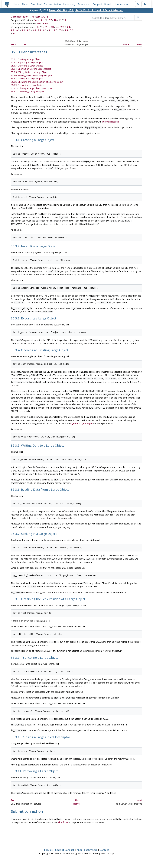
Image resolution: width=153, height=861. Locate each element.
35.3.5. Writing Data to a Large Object (29, 72)
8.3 (39, 30)
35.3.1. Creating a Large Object (26, 59)
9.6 (57, 26)
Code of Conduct (64, 849)
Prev (13, 44)
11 (47, 26)
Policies (48, 849)
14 (64, 20)
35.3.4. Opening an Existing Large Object (31, 68)
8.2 (44, 30)
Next (139, 44)
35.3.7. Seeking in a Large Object (27, 78)
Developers (84, 4)
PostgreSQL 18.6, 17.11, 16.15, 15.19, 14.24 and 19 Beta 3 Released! (86, 10)
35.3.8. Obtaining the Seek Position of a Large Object (37, 81)
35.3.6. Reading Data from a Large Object (31, 75)
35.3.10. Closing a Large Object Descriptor (31, 88)
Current (38, 20)
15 (60, 20)
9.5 (62, 26)
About (25, 4)
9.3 (12, 30)
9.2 (18, 30)
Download (36, 4)
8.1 (50, 30)
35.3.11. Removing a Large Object (27, 91)
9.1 (23, 30)
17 (50, 20)
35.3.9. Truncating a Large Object (27, 85)
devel (45, 23)
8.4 (34, 30)
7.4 (61, 30)
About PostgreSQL (87, 849)
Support (97, 4)
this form (63, 822)
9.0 (28, 30)
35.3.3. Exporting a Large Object (27, 65)
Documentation (52, 4)
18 (44, 20)
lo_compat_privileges (81, 423)
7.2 (71, 30)
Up (25, 44)
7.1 (14, 33)
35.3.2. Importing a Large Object (27, 62)
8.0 (55, 30)
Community (69, 4)
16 (55, 20)
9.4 (68, 26)
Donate (108, 4)
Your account (122, 4)
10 (52, 26)
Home (16, 4)
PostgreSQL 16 (40, 16)
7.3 (66, 30)
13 (38, 26)
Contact (104, 849)
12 (42, 26)
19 (38, 23)
